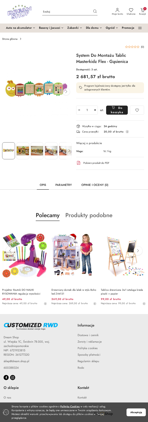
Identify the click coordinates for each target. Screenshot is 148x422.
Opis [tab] (43, 185)
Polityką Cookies (70, 406)
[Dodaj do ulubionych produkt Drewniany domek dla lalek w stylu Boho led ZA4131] (92, 229)
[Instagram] (12, 377)
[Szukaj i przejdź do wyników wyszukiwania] (94, 11)
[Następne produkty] (138, 250)
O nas (7, 397)
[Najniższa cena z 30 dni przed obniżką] (45, 303)
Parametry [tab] (63, 185)
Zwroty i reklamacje (90, 342)
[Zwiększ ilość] (95, 110)
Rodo (81, 368)
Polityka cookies (88, 348)
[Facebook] (6, 377)
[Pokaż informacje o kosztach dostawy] (127, 132)
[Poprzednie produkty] (10, 250)
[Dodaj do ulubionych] (137, 110)
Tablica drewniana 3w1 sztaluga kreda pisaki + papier (122, 291)
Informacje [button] (86, 325)
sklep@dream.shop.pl (16, 361)
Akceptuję (136, 412)
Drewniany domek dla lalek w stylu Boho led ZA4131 (73, 291)
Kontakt (82, 397)
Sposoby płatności (89, 355)
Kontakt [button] (83, 387)
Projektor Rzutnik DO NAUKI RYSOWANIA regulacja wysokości (21, 291)
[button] (20, 28)
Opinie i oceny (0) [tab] (94, 185)
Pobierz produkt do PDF (96, 163)
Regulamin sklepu (88, 361)
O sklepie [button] (11, 387)
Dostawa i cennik (88, 335)
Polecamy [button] (48, 215)
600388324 (11, 368)
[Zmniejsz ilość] (79, 110)
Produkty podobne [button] (88, 215)
